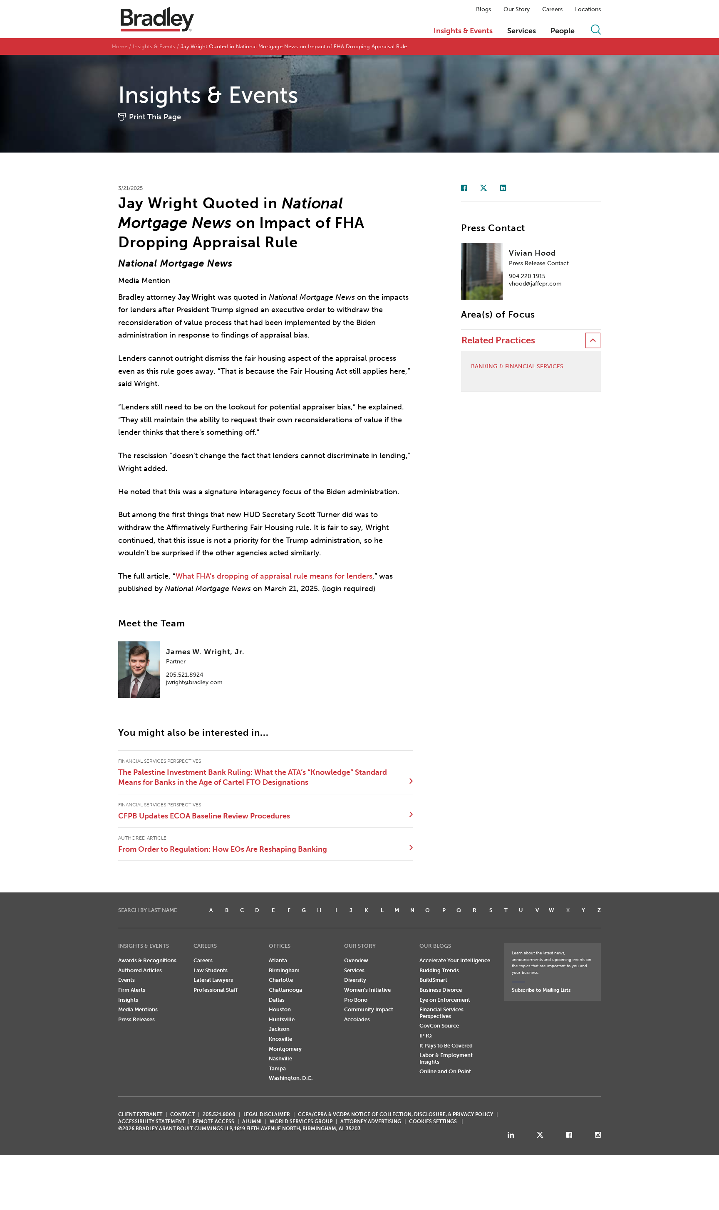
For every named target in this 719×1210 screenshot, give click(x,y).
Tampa (277, 1068)
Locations (588, 9)
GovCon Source (439, 1026)
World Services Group (301, 1121)
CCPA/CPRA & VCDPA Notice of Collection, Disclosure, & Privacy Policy (395, 1114)
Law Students (210, 970)
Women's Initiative (367, 990)
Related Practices (498, 340)
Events (126, 980)
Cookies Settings (433, 1121)
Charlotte (281, 980)
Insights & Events (463, 31)
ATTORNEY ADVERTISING (370, 1121)
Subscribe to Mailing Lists (541, 990)
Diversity (355, 980)
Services (521, 31)
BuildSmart (433, 980)
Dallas (277, 1000)
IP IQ (425, 1036)
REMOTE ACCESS (213, 1121)
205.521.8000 (219, 1114)
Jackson (279, 1029)
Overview (356, 960)
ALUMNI (252, 1121)
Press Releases (136, 1019)
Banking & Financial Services (517, 366)
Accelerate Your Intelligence (454, 960)
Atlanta (278, 960)
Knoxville (280, 1039)
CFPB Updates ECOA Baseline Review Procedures (204, 816)
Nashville (280, 1058)
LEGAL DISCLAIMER (266, 1114)
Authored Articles (140, 970)
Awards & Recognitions (147, 960)
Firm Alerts (131, 990)
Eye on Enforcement (444, 1000)
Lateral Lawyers (213, 980)
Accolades (357, 1019)
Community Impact (368, 1009)
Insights (128, 1000)
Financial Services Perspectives (441, 1012)
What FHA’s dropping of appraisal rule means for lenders (274, 576)
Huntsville (282, 1019)
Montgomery (285, 1049)
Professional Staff (215, 990)
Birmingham (284, 970)
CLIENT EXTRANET (140, 1114)
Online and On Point (445, 1071)
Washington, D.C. (290, 1078)
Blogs (483, 9)
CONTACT (182, 1114)
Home (119, 46)
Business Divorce (440, 990)
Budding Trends (439, 970)
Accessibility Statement (151, 1121)
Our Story (516, 9)
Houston (280, 1009)
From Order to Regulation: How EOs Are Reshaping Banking (222, 849)
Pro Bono (355, 1000)
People (562, 31)
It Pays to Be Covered (446, 1045)
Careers (552, 9)
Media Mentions (138, 1009)
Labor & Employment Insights (446, 1058)
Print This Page (155, 116)
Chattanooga (285, 990)
